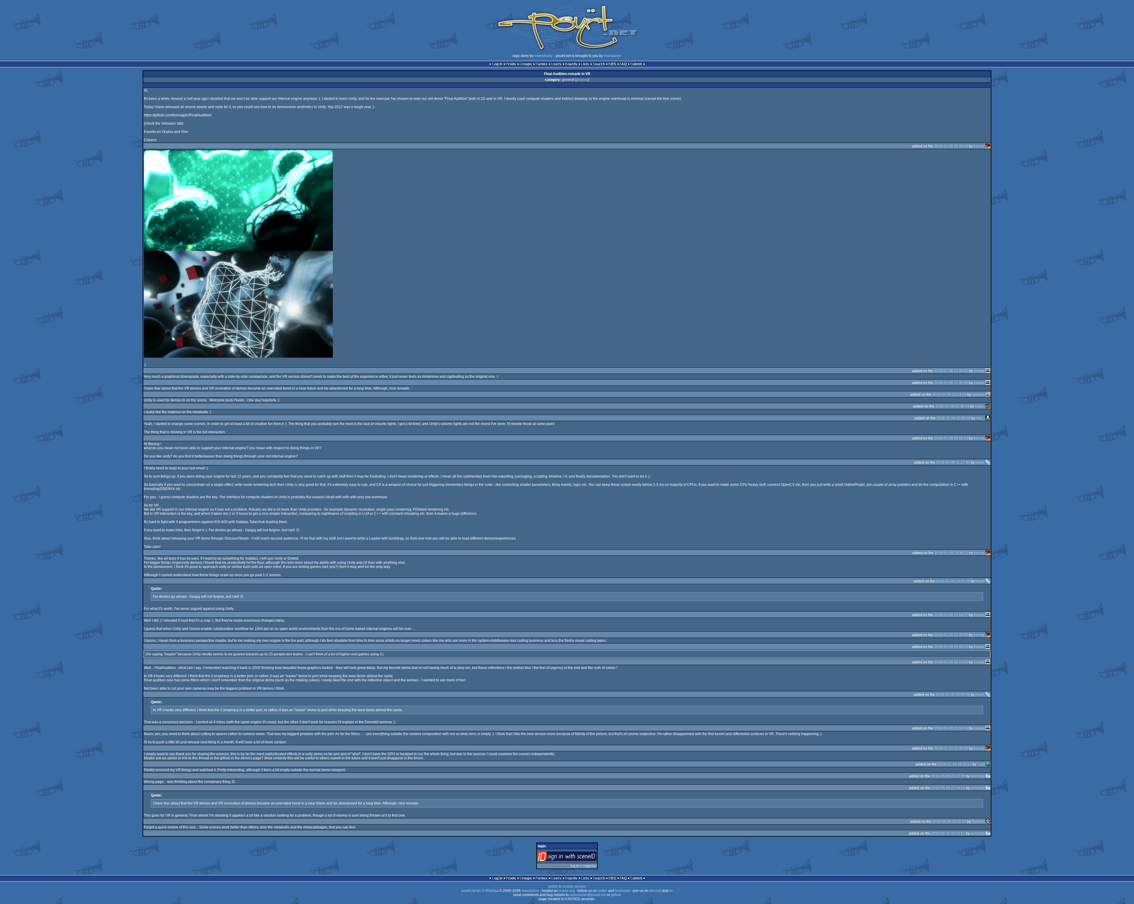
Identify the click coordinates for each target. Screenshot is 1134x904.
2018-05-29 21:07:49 (948, 776)
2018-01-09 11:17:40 (953, 462)
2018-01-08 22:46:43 (952, 406)
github (616, 895)
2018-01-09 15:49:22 (951, 647)
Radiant (978, 822)
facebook (622, 891)
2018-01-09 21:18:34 (951, 728)
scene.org (567, 891)
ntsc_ (980, 418)
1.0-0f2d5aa (488, 891)
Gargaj (979, 371)
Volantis (978, 394)
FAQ (623, 64)
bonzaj (979, 146)
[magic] (987, 406)
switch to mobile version (567, 887)
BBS (612, 64)
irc (671, 891)
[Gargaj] (987, 371)
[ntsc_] (987, 418)
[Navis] (987, 462)
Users (556, 64)
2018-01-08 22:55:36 (953, 418)
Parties (541, 64)
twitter (602, 891)
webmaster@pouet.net (588, 895)
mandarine (612, 56)
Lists (585, 64)
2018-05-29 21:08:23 (948, 788)
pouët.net (468, 891)
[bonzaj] (987, 146)
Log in (497, 64)
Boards (571, 64)
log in (574, 866)
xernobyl (978, 776)
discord (655, 891)
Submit (636, 64)
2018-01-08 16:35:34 (951, 146)
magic (980, 406)
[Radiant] (987, 822)
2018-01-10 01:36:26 (951, 748)
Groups (525, 64)
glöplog (582, 80)
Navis (980, 462)
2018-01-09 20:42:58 (953, 695)
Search (599, 64)
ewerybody (543, 56)
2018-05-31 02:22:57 (948, 833)
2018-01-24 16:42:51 (955, 764)
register (590, 866)
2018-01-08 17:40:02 (951, 383)
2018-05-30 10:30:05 (949, 822)
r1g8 (981, 764)
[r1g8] (987, 764)
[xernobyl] (987, 776)
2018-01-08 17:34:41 (951, 371)
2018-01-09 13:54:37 (951, 615)
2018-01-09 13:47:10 (953, 581)
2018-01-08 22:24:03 (949, 394)
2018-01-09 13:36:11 (951, 553)
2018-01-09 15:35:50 (951, 635)
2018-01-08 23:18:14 (951, 438)
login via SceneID (577, 857)
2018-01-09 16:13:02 (951, 662)
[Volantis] (987, 394)
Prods (511, 64)
